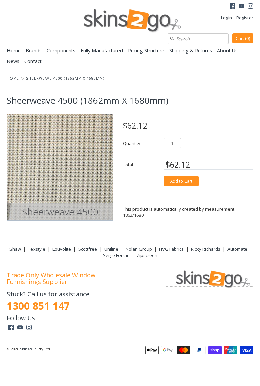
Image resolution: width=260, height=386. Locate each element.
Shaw (15, 249)
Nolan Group (139, 249)
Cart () (243, 38)
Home (14, 50)
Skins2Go (28, 348)
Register (244, 18)
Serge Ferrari (116, 255)
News (13, 61)
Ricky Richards (205, 249)
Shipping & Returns (190, 50)
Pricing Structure (146, 50)
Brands (34, 50)
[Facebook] (232, 7)
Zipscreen (147, 255)
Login (226, 18)
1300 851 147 (38, 306)
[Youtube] (241, 7)
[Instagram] (250, 7)
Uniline (111, 249)
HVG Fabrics (171, 249)
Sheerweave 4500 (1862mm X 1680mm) (65, 78)
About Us (227, 50)
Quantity (131, 143)
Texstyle (36, 249)
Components (61, 50)
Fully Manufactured (102, 50)
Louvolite (61, 249)
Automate (237, 249)
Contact (33, 61)
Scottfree (87, 249)
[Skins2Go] (130, 21)
